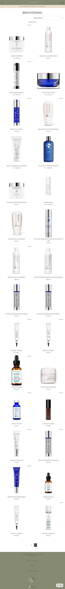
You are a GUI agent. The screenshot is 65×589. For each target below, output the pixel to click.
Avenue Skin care (32, 560)
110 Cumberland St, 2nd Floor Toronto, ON (32, 555)
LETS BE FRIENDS (32, 570)
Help (32, 565)
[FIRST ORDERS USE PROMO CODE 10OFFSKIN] (32, 6)
